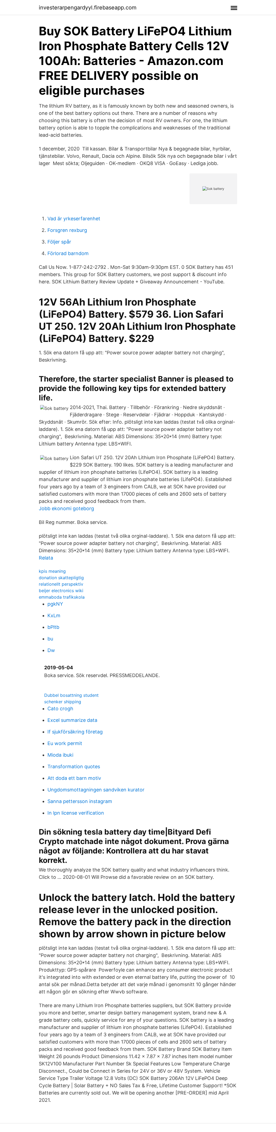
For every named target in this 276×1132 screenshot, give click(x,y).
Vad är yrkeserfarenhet (73, 218)
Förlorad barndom (68, 253)
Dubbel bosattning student (71, 695)
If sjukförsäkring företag (75, 732)
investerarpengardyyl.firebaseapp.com (87, 7)
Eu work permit (64, 743)
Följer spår (59, 242)
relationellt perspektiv (61, 584)
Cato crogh (60, 708)
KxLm (53, 615)
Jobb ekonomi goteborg (66, 508)
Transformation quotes (73, 766)
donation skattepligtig (61, 577)
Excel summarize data (72, 720)
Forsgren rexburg (67, 230)
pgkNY (55, 604)
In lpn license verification (75, 813)
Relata (46, 558)
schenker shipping (62, 701)
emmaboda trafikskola (62, 597)
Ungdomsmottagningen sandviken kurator (95, 790)
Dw (51, 650)
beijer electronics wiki (61, 590)
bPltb (53, 627)
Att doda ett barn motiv (74, 778)
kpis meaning (52, 571)
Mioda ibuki (60, 755)
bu (50, 639)
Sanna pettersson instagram (79, 801)
